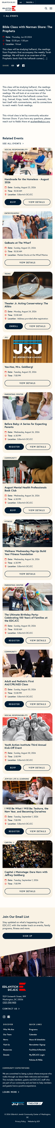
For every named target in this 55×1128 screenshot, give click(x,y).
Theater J (30, 2)
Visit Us (6, 1045)
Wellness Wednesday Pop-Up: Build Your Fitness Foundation (25, 552)
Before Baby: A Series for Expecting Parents (26, 425)
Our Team (7, 1035)
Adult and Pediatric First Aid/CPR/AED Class (19, 683)
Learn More (10, 1092)
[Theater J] (35, 1104)
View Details (37, 202)
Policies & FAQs (35, 1060)
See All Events (12, 143)
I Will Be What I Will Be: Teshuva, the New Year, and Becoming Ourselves (26, 810)
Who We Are (8, 1029)
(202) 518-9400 (9, 1002)
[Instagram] (4, 1016)
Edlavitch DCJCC (8, 2)
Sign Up (27, 936)
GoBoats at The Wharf (18, 242)
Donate (6, 1055)
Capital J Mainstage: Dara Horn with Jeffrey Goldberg (26, 873)
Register (14, 446)
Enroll (13, 326)
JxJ (20, 2)
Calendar (33, 1035)
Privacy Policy (20, 1121)
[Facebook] (8, 1016)
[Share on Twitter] (18, 65)
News (5, 1040)
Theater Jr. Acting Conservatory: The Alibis (26, 305)
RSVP (13, 202)
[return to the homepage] (14, 986)
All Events (12, 16)
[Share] (12, 65)
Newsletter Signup (37, 1045)
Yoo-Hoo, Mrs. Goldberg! (19, 367)
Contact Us (10, 1008)
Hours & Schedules (37, 1040)
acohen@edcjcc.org (40, 121)
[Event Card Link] (27, 161)
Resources (7, 1050)
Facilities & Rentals (37, 1050)
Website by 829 (34, 1121)
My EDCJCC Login (37, 1055)
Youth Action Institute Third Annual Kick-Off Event (25, 746)
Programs (33, 1029)
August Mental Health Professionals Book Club (26, 489)
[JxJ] (18, 1104)
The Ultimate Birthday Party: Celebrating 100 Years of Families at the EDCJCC (26, 617)
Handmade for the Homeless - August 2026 (27, 180)
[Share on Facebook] (23, 65)
